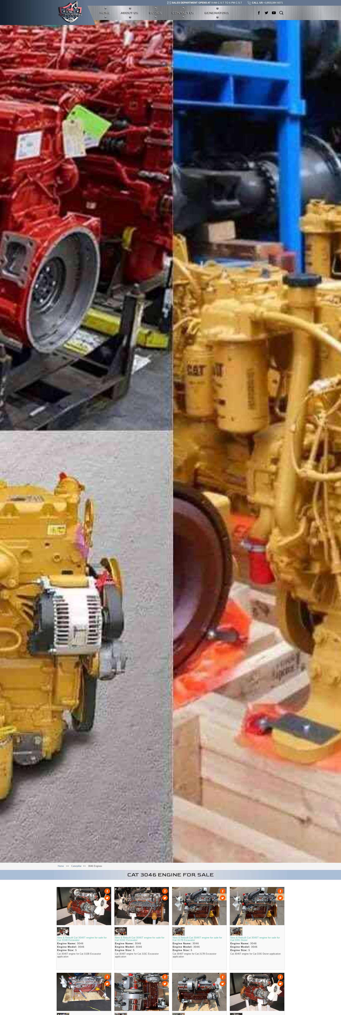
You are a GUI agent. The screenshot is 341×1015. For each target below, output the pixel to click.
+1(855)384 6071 (267, 2)
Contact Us (183, 13)
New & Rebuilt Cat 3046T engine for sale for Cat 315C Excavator (139, 938)
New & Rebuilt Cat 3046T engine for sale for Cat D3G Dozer (255, 938)
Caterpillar (76, 866)
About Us (130, 13)
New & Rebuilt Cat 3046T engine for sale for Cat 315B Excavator (82, 938)
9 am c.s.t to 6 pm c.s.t (207, 2)
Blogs (156, 13)
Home (108, 13)
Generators (217, 13)
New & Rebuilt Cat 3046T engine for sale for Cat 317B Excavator (197, 938)
